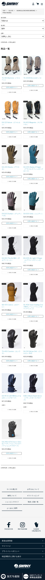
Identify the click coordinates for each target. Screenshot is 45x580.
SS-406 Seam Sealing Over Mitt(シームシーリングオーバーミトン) (33, 307)
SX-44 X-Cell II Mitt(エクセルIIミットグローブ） (11, 397)
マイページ (6, 546)
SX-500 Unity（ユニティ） (33, 214)
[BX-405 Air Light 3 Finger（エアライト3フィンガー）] (33, 245)
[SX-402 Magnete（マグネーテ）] (33, 110)
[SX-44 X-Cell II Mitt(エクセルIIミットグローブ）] (12, 383)
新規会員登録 (7, 541)
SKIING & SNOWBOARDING (25, 10)
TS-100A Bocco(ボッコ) (32, 78)
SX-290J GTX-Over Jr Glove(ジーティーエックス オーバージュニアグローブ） (11, 444)
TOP (4, 10)
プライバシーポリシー (10, 551)
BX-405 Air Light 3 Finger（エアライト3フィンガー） (32, 260)
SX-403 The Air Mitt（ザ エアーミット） (11, 259)
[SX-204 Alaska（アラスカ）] (12, 154)
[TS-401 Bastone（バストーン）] (12, 65)
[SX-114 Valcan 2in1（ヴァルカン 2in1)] (33, 339)
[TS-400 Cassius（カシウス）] (12, 339)
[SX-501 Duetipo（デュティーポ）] (12, 201)
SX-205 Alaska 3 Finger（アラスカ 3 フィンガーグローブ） (33, 169)
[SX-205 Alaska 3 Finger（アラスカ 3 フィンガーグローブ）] (33, 154)
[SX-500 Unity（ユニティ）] (33, 201)
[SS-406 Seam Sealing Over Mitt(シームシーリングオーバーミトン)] (33, 292)
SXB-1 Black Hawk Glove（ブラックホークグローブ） (32, 398)
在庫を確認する (11, 87)
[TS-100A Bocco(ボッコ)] (33, 65)
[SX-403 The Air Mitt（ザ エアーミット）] (12, 245)
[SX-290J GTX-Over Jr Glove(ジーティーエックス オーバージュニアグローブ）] (12, 429)
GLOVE (10, 10)
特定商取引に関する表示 (11, 556)
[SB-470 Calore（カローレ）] (12, 292)
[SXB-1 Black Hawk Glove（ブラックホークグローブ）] (33, 383)
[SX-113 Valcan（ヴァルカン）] (12, 110)
